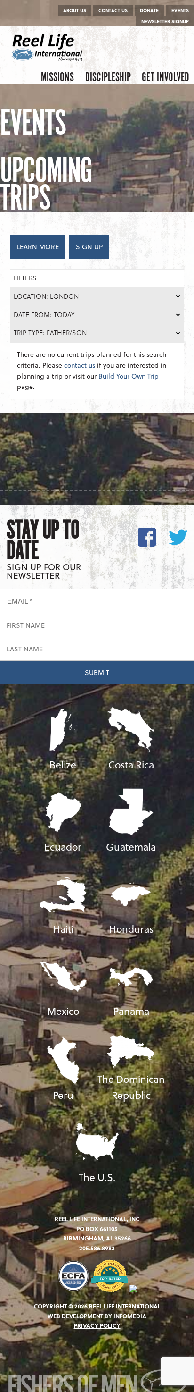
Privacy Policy (97, 1325)
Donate (149, 10)
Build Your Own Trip (128, 376)
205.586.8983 (97, 1248)
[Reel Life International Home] (48, 47)
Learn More (37, 247)
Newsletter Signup (165, 21)
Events (180, 10)
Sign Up (89, 247)
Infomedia (129, 1316)
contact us (79, 365)
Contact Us (113, 10)
